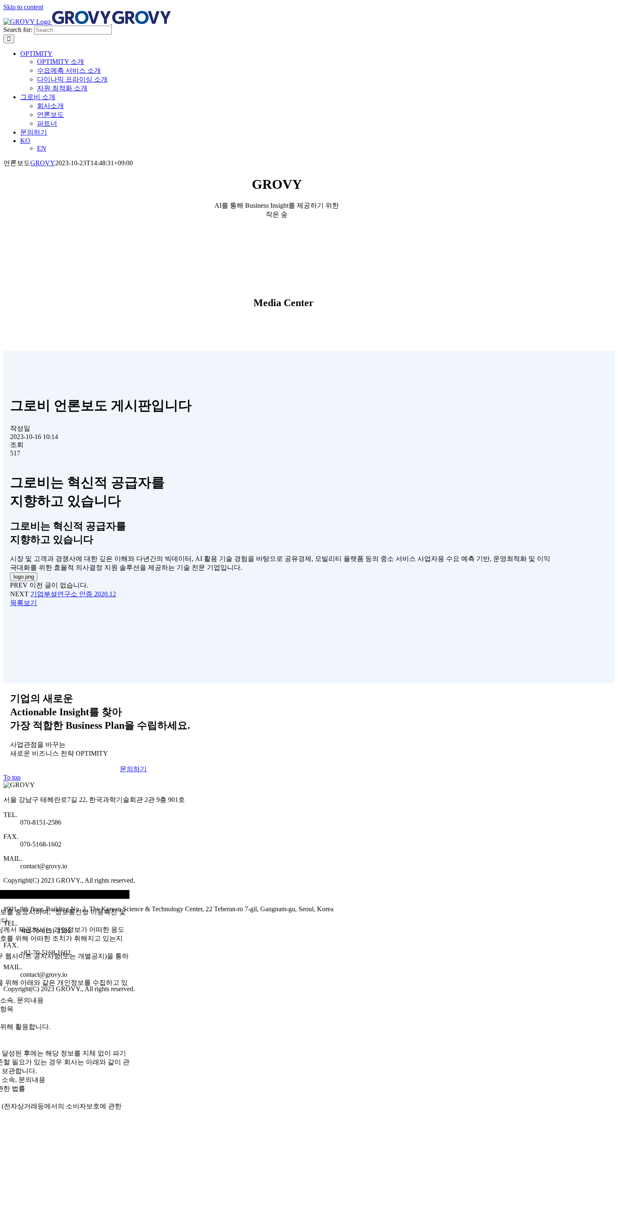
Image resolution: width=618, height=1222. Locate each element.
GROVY (42, 163)
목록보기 (23, 602)
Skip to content (23, 7)
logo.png (23, 577)
